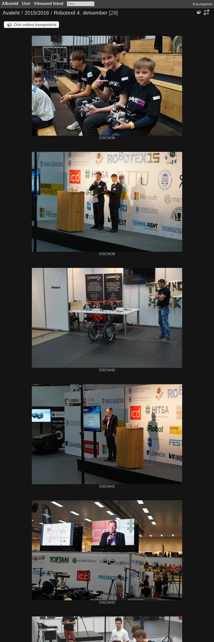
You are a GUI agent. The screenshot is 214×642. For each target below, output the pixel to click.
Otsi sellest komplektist (35, 24)
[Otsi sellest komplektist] (198, 12)
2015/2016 (37, 13)
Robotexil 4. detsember (81, 13)
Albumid (10, 3)
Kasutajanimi (202, 4)
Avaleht (11, 13)
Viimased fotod (48, 3)
